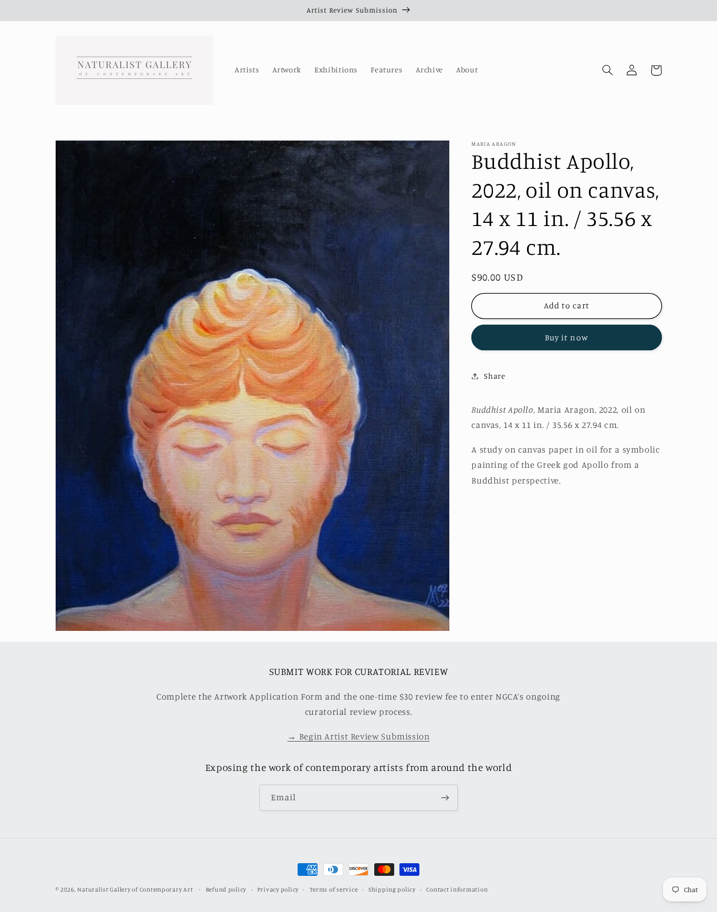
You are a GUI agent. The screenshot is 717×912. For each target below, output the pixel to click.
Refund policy (226, 889)
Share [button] (494, 375)
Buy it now (566, 337)
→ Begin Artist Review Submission (358, 736)
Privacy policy (278, 889)
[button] (608, 70)
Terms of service (334, 889)
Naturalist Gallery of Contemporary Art (135, 889)
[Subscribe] (445, 797)
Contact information (457, 889)
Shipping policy (392, 889)
